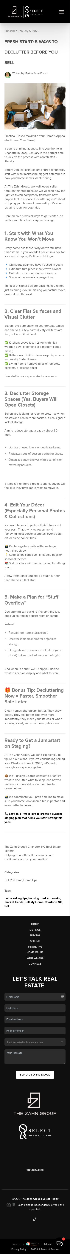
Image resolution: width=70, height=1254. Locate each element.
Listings (35, 929)
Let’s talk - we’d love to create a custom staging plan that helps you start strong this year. (33, 818)
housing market (38, 898)
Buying (35, 935)
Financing (35, 946)
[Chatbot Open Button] (60, 1243)
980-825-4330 (35, 1170)
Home (35, 924)
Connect (35, 963)
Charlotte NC (53, 902)
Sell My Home (34, 902)
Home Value (35, 952)
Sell (7, 906)
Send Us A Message (35, 1074)
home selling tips (15, 898)
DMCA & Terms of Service (45, 1249)
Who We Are (35, 958)
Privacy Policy (18, 1249)
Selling (35, 941)
